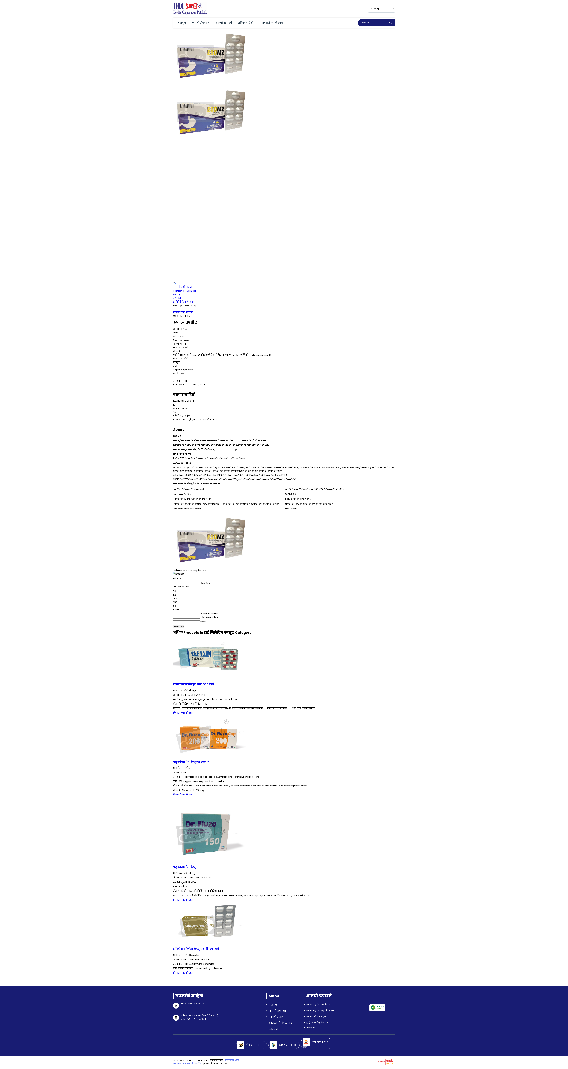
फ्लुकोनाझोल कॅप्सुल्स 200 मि (191, 762)
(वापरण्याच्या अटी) (231, 1060)
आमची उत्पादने (223, 23)
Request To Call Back (184, 290)
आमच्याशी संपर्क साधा (271, 23)
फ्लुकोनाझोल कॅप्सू (184, 867)
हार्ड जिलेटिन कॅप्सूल (183, 301)
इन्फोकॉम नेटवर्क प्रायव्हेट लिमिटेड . (187, 1063)
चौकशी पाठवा (184, 286)
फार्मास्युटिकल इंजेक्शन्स (320, 1010)
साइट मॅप (274, 1029)
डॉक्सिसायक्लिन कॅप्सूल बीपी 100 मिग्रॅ (196, 949)
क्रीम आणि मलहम (316, 1016)
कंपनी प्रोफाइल (200, 23)
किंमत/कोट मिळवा (183, 312)
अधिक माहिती (245, 23)
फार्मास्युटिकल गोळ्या (318, 1004)
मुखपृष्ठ (182, 23)
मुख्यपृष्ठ (177, 294)
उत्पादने (177, 298)
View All (310, 1027)
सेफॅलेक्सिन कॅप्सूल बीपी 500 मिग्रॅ (193, 684)
